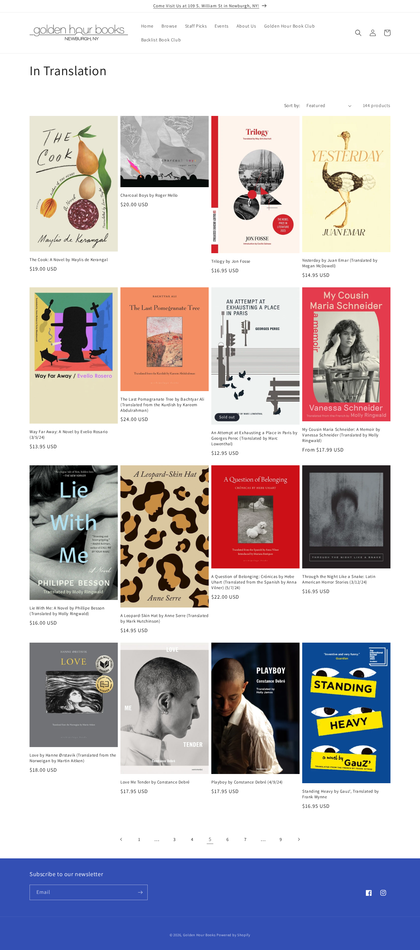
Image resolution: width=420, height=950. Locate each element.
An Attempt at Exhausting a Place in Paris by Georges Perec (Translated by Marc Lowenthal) (254, 438)
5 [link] (210, 839)
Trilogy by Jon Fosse (230, 261)
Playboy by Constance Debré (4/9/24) (247, 782)
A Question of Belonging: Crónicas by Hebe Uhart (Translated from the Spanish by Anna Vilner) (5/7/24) (254, 582)
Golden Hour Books (199, 935)
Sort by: (292, 105)
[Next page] (298, 839)
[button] (358, 33)
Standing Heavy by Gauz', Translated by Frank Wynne (340, 794)
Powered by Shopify (233, 935)
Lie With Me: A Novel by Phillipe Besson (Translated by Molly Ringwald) (67, 611)
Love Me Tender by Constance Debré (155, 782)
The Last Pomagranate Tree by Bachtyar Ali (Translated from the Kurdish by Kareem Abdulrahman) (162, 405)
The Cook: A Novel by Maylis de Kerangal (69, 259)
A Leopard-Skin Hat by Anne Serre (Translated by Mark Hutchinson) (164, 618)
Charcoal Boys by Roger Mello (149, 195)
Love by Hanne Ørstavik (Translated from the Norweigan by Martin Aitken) (73, 758)
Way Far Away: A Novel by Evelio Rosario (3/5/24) (69, 434)
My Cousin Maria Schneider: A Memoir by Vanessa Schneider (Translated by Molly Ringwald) (341, 435)
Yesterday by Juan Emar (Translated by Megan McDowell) (339, 263)
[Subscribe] (140, 892)
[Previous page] (121, 839)
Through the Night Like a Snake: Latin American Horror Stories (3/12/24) (338, 579)
